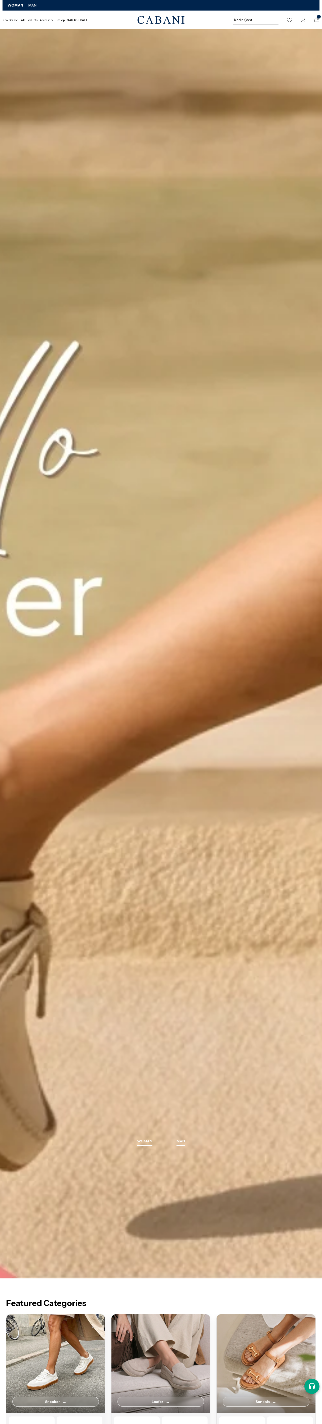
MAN (32, 5)
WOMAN (15, 5)
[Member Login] (303, 20)
